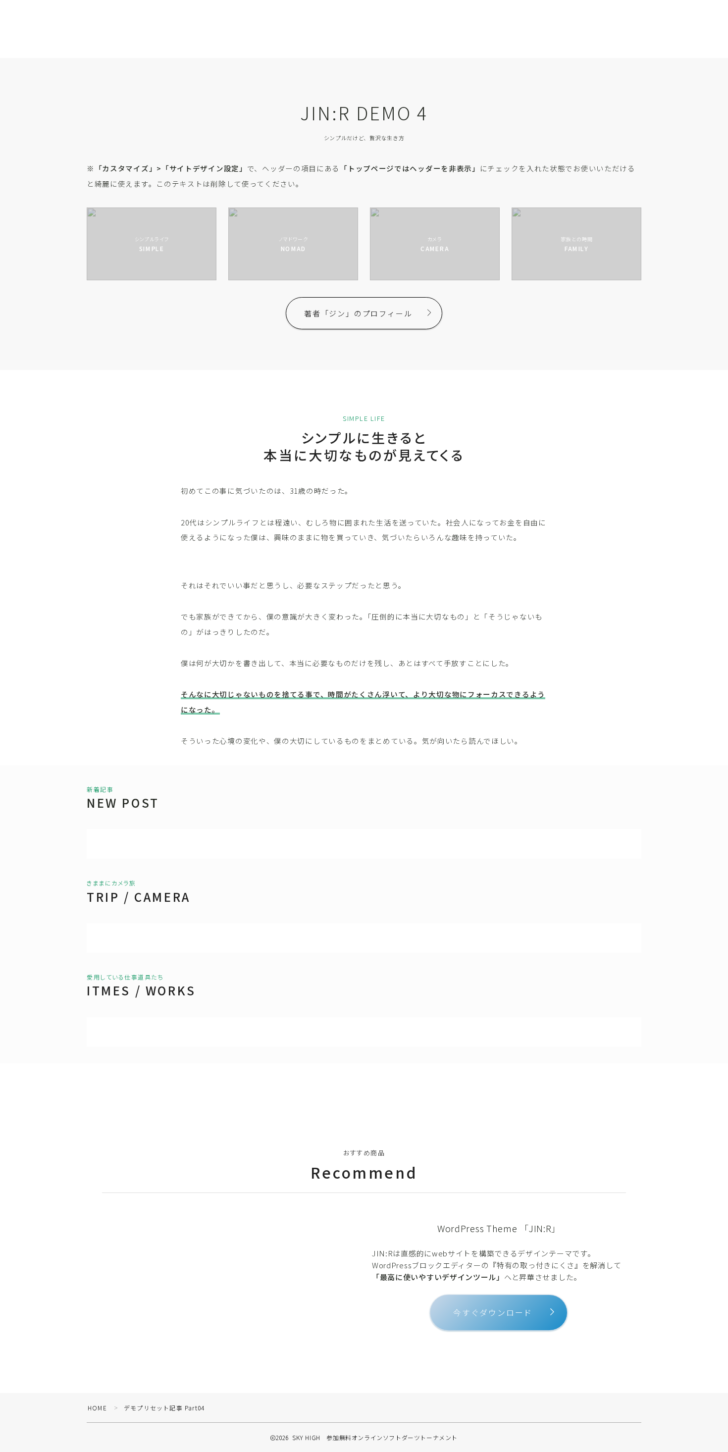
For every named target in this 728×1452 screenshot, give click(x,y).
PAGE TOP (703, 1399)
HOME (97, 1407)
